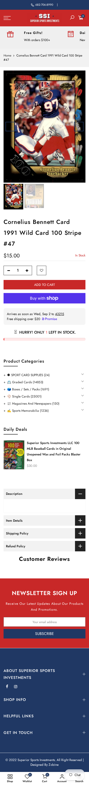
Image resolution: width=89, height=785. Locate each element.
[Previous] (10, 126)
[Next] (79, 126)
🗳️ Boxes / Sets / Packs (28, 389)
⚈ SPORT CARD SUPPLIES (28, 375)
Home (7, 55)
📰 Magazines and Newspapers (33, 403)
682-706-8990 (44, 5)
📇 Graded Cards (25, 382)
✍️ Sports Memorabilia (28, 410)
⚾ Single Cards (24, 396)
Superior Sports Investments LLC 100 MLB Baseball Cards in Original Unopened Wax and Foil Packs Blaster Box (53, 451)
